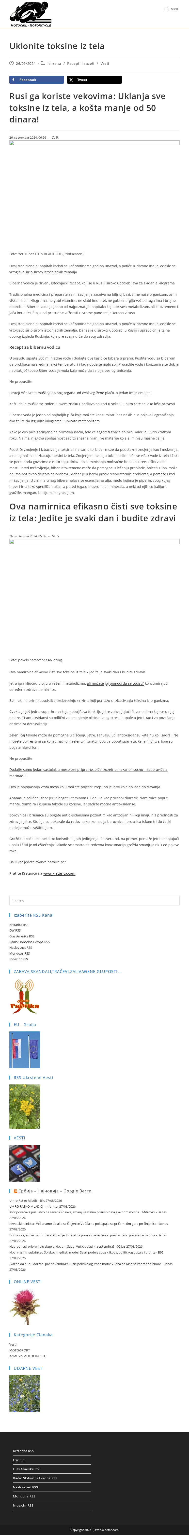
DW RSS (15, 930)
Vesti (105, 63)
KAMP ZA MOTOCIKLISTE (27, 1356)
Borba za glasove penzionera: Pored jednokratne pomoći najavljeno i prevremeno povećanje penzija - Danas (88, 1235)
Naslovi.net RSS (20, 947)
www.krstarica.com (59, 873)
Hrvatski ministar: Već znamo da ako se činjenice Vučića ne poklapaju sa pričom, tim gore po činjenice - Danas (88, 1223)
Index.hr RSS (18, 959)
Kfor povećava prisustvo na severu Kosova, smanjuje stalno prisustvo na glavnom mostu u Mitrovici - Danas (88, 1212)
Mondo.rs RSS (19, 953)
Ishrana (54, 63)
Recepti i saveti (80, 63)
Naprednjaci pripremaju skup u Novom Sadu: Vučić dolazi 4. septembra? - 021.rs (67, 1246)
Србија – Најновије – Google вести (55, 1191)
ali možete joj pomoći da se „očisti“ (115, 683)
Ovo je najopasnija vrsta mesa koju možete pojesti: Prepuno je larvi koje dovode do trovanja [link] (84, 787)
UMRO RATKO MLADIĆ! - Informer (34, 1206)
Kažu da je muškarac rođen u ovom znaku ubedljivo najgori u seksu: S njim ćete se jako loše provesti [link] (92, 403)
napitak (45, 323)
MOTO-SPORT (19, 1350)
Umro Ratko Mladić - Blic (27, 1200)
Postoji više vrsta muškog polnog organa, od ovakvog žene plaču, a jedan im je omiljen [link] (80, 392)
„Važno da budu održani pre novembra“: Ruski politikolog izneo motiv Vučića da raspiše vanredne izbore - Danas (91, 1264)
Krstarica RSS (18, 924)
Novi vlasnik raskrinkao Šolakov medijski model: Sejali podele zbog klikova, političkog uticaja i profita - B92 (86, 1252)
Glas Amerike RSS (21, 936)
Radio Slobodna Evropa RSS (29, 942)
